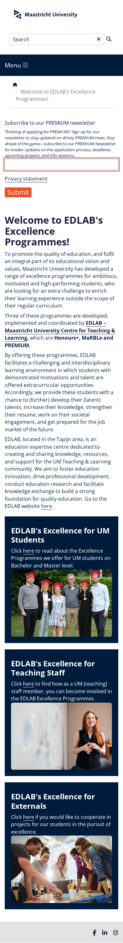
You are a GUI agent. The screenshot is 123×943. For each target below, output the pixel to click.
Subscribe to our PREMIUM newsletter (50, 122)
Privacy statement (26, 178)
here (46, 506)
